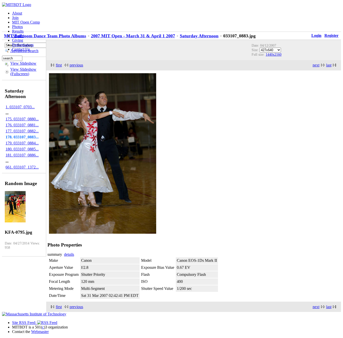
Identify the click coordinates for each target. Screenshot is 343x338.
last (328, 65)
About (17, 13)
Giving (17, 40)
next (316, 65)
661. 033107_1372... (22, 167)
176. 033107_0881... (22, 125)
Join (15, 18)
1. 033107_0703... (20, 107)
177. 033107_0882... (22, 131)
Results (18, 31)
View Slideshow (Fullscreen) (23, 71)
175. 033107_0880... (22, 119)
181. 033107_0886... (22, 155)
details (69, 254)
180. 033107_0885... (22, 149)
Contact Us (21, 49)
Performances (23, 45)
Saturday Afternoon (199, 35)
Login (316, 35)
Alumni (18, 36)
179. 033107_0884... (22, 143)
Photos (17, 27)
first (59, 65)
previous (76, 65)
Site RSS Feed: (24, 322)
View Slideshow (23, 63)
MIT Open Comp (26, 22)
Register (331, 35)
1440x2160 (273, 54)
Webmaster (40, 331)
